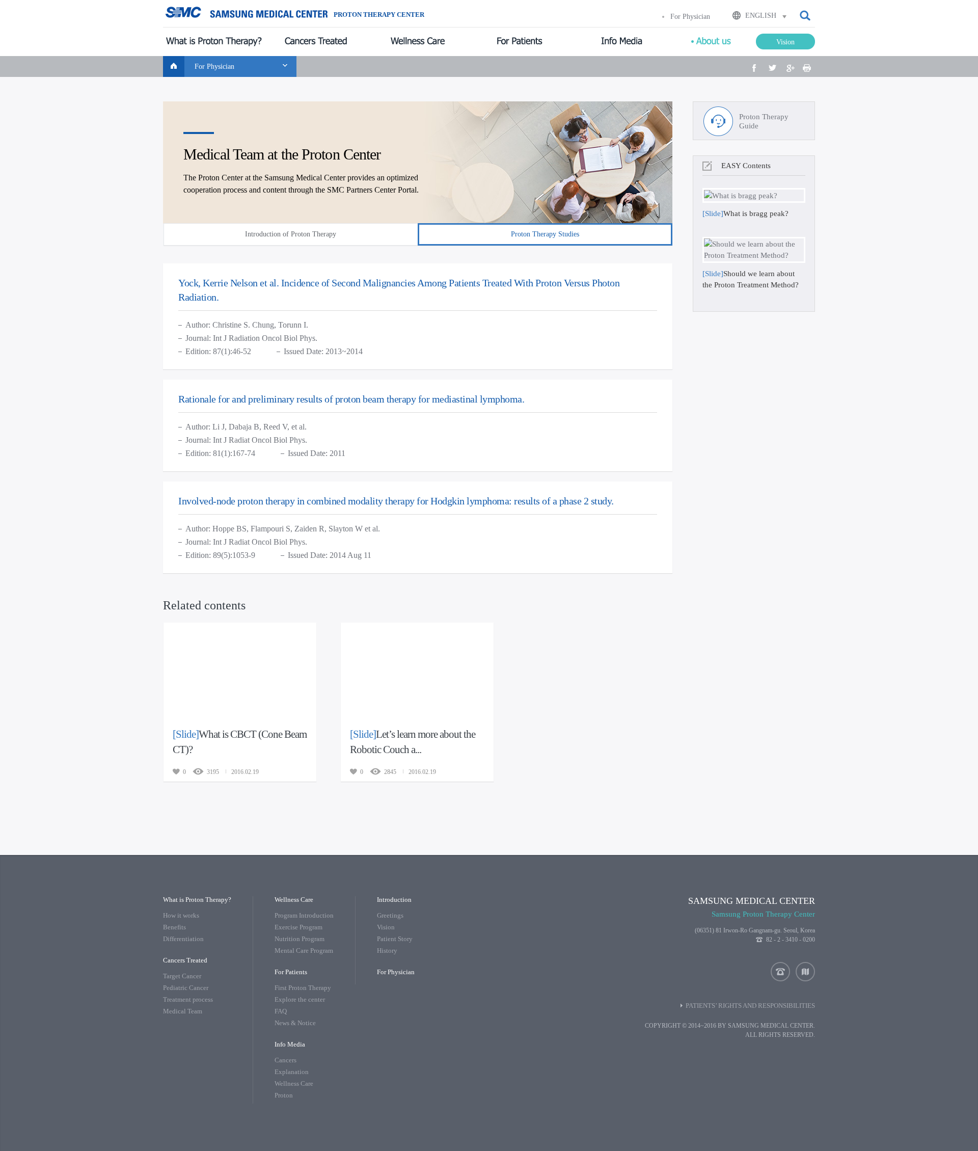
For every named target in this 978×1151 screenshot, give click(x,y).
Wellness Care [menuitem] (294, 1083)
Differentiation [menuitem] (183, 939)
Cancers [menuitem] (285, 1060)
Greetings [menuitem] (390, 915)
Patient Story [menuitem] (395, 939)
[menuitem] (214, 42)
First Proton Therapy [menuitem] (303, 988)
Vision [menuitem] (386, 927)
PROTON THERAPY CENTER (379, 14)
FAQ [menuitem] (281, 1011)
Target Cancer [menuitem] (182, 976)
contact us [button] (780, 971)
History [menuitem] (387, 950)
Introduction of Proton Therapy (290, 234)
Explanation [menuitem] (292, 1072)
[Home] (173, 66)
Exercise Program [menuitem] (298, 927)
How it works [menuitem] (181, 915)
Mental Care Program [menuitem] (304, 950)
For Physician (690, 16)
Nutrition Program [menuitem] (299, 939)
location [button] (805, 971)
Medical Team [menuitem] (182, 1011)
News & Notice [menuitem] (295, 1023)
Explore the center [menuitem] (300, 999)
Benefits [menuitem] (174, 927)
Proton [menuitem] (284, 1095)
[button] (806, 15)
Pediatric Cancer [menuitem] (185, 988)
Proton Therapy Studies (545, 234)
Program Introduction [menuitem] (304, 915)
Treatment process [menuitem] (188, 999)
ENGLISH (760, 15)
